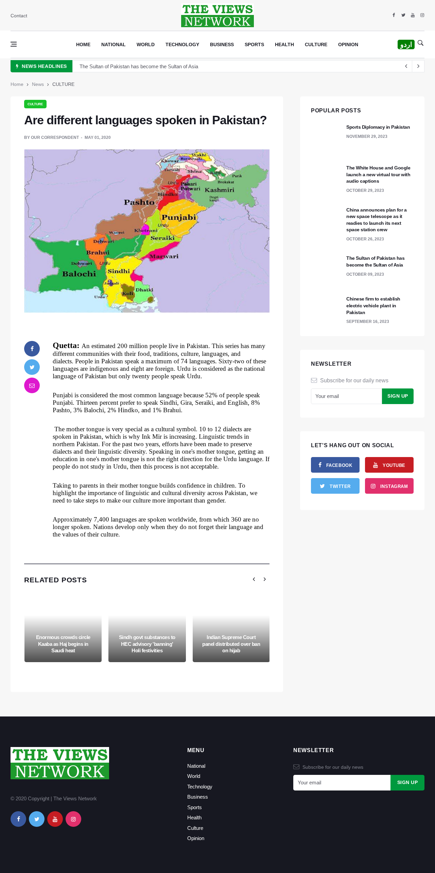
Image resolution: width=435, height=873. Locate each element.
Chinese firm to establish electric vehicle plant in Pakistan (373, 305)
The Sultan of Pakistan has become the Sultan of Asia (139, 66)
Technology (182, 44)
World (146, 44)
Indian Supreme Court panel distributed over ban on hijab (231, 643)
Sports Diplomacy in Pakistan (378, 127)
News (38, 84)
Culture (316, 44)
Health (284, 44)
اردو (406, 44)
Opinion (348, 44)
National (113, 44)
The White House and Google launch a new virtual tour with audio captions (378, 174)
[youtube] (413, 15)
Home (83, 44)
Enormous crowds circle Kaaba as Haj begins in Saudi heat (63, 643)
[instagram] (422, 15)
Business (222, 44)
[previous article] (418, 66)
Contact (19, 15)
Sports (254, 44)
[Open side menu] (14, 44)
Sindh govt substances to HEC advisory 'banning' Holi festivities (147, 643)
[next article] (406, 66)
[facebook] (394, 15)
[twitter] (403, 15)
